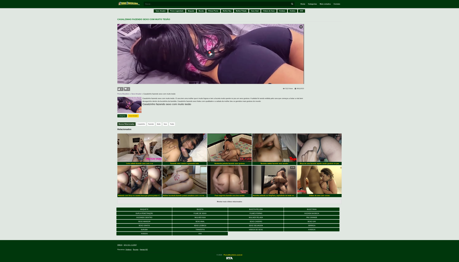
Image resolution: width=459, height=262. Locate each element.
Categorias (312, 4)
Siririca (311, 225)
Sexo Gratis (144, 225)
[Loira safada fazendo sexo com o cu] (139, 148)
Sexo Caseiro (256, 221)
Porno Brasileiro (123, 94)
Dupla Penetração (144, 213)
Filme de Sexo (200, 213)
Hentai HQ (144, 249)
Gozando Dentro (144, 217)
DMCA (119, 245)
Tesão (172, 124)
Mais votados (325, 4)
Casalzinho (141, 124)
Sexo (165, 124)
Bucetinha (312, 209)
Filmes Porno (213, 11)
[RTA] (229, 258)
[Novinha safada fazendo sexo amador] (274, 148)
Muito (159, 124)
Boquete (191, 11)
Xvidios (292, 11)
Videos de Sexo (269, 11)
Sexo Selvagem (256, 225)
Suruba (144, 230)
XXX (301, 11)
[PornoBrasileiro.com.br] (129, 5)
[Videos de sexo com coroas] (319, 180)
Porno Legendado (176, 11)
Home (303, 4)
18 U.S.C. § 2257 (130, 245)
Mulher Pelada (241, 11)
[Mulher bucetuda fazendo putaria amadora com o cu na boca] (184, 180)
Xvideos (282, 11)
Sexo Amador (161, 11)
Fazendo (151, 124)
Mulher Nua (227, 11)
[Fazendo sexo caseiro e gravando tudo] (184, 148)
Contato (337, 4)
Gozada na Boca (311, 213)
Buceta (201, 11)
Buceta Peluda (256, 209)
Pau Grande (311, 217)
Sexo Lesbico (200, 225)
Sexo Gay (312, 221)
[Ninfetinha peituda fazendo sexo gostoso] (229, 148)
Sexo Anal (255, 11)
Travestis (200, 230)
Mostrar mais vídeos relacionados (229, 202)
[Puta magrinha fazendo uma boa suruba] (229, 180)
